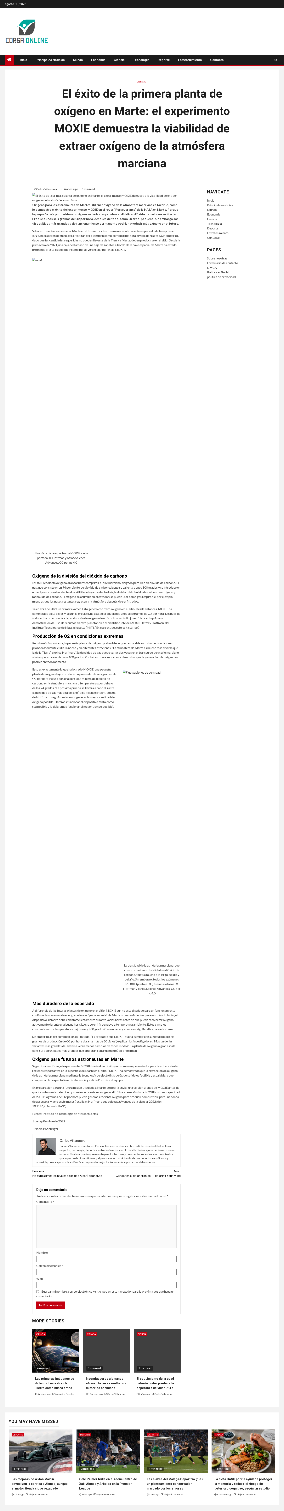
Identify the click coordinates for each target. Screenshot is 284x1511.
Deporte (164, 60)
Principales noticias (50, 60)
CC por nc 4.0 (68, 562)
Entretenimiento (190, 60)
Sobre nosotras (217, 258)
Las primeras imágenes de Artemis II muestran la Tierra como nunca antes (54, 1383)
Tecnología (141, 60)
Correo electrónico (49, 1265)
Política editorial (218, 272)
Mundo (78, 60)
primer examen (71, 609)
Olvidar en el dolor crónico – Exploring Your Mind (148, 1173)
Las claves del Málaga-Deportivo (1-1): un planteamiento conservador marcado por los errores (175, 1483)
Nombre (43, 1252)
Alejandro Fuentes (64, 1394)
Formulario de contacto (222, 263)
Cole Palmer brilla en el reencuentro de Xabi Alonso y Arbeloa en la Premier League (108, 1483)
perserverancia (89, 249)
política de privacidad (221, 277)
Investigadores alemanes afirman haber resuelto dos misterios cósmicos (106, 1383)
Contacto (217, 60)
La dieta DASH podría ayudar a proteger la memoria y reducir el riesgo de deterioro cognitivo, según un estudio (243, 1483)
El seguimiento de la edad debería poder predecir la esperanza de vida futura (155, 1383)
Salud (219, 1434)
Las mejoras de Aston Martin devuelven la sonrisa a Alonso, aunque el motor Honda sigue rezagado (40, 1483)
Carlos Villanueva (46, 189)
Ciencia (119, 60)
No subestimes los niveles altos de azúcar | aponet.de (67, 1173)
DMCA (212, 267)
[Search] (275, 60)
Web (39, 1278)
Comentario (45, 1201)
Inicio (23, 60)
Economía (98, 60)
